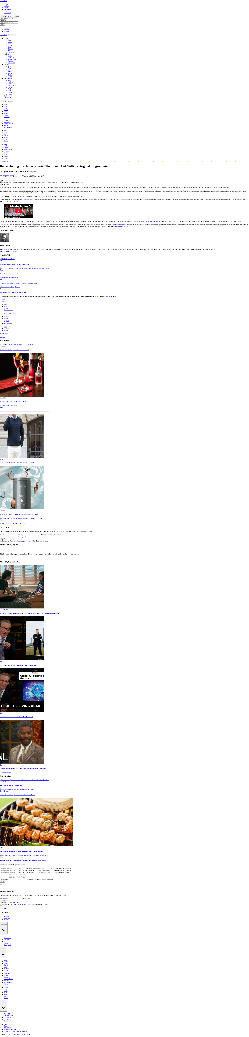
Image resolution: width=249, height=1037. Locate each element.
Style (9, 40)
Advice (6, 984)
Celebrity (3, 270)
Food (9, 43)
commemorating (17, 196)
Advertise (7, 1019)
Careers (6, 1026)
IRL (5, 941)
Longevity (11, 57)
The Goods (7, 9)
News (2, 520)
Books (10, 71)
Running (10, 61)
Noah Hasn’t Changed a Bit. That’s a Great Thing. (13, 523)
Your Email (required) (25, 868)
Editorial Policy (8, 1016)
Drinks (10, 42)
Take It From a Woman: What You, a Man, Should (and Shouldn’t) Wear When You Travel (24, 411)
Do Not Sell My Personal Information (15, 1031)
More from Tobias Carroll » (8, 251)
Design (10, 75)
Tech (9, 91)
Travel (10, 45)
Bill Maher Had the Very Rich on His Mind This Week (18, 665)
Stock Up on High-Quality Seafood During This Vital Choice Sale (21, 851)
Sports (10, 77)
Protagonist (7, 945)
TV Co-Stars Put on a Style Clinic (9, 273)
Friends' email (4, 879)
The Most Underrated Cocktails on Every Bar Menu (14, 401)
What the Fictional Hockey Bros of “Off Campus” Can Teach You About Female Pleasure (29, 613)
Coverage (7, 939)
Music (10, 66)
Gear (9, 47)
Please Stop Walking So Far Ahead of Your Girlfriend (17, 795)
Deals (5, 11)
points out (48, 196)
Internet (10, 73)
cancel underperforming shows (121, 224)
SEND (2, 881)
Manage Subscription (10, 1029)
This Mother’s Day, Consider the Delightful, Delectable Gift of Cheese (23, 861)
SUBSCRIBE (8, 310)
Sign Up (3, 539)
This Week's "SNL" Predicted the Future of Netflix (14, 292)
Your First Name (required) (26, 870)
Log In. (14, 313)
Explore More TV (5, 772)
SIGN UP (3, 900)
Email (20, 535)
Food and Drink (13, 85)
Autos (9, 50)
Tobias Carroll (10, 176)
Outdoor (10, 87)
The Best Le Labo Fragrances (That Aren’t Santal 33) (14, 350)
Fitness (10, 56)
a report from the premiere (157, 221)
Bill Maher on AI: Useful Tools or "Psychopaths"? (16, 717)
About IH (7, 1014)
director (177, 187)
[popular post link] (16, 344)
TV (9, 70)
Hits (5, 936)
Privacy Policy (31, 541)
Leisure (6, 4)
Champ (6, 943)
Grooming (11, 52)
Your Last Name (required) (26, 872)
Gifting (10, 94)
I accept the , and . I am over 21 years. (25, 541)
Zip (19, 537)
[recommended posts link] (22, 608)
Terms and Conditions (16, 541)
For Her (10, 89)
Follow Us (3, 16)
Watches (10, 49)
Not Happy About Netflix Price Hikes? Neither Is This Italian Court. (18, 283)
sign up (110, 296)
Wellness (6, 6)
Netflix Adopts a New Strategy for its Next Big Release (14, 264)
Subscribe (10, 16)
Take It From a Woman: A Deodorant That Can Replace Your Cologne (19, 514)
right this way (74, 554)
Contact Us (7, 1017)
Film (9, 68)
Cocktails (3, 398)
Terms (6, 1021)
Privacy (6, 1024)
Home (10, 84)
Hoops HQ (7, 13)
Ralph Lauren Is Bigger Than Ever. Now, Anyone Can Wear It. (17, 462)
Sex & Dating (12, 63)
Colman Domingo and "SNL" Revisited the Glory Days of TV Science (23, 768)
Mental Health (12, 59)
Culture (6, 7)
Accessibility (8, 1028)
